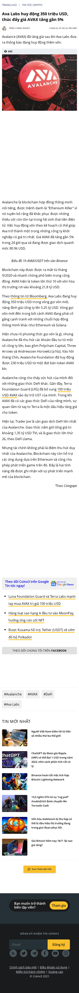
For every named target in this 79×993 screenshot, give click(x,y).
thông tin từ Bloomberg (29, 296)
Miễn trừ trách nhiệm (30, 972)
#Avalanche (13, 694)
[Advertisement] (39, 155)
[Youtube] (55, 953)
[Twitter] (23, 953)
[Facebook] (44, 953)
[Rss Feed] (13, 953)
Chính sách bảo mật (23, 967)
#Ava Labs (11, 704)
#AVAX (32, 694)
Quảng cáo (55, 972)
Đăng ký (58, 944)
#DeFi (48, 694)
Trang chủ (9, 5)
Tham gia (59, 905)
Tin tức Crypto (32, 5)
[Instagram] (65, 953)
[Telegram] (34, 953)
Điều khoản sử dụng (53, 967)
